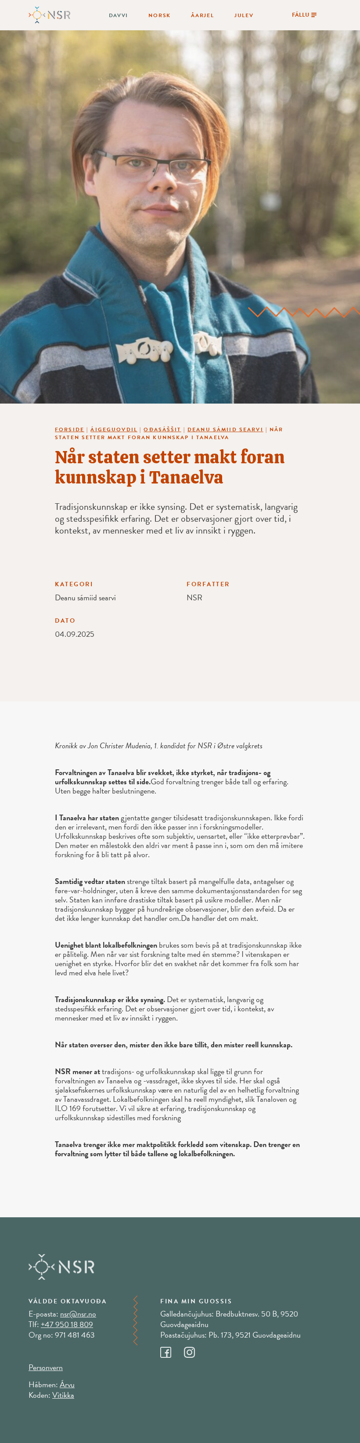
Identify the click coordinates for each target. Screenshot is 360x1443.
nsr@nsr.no (78, 1314)
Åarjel (202, 15)
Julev (244, 15)
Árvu (67, 1384)
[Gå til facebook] (172, 1350)
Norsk (159, 15)
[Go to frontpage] (49, 14)
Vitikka (63, 1395)
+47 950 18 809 (67, 1324)
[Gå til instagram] (195, 1350)
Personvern (46, 1367)
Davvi (119, 15)
